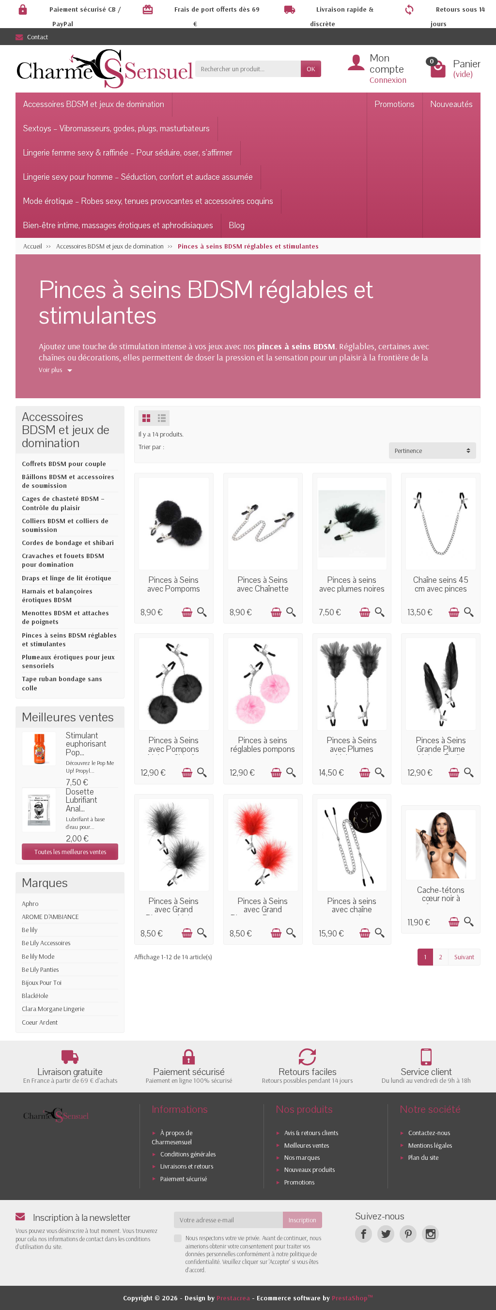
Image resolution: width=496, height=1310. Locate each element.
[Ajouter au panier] (187, 612)
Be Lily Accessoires (46, 942)
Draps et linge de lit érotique (66, 578)
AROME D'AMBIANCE (50, 916)
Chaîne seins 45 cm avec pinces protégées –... (440, 589)
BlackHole (35, 995)
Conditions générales (188, 1154)
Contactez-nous (429, 1132)
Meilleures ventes (306, 1145)
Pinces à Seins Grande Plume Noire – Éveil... (441, 749)
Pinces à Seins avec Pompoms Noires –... (173, 589)
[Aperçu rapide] (202, 612)
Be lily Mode (38, 956)
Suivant (464, 956)
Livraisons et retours (186, 1166)
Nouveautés (452, 104)
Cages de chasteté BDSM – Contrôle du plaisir (63, 503)
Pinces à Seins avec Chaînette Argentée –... (263, 589)
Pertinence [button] (408, 450)
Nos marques (302, 1157)
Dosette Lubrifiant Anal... (81, 800)
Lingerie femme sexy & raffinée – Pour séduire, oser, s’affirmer (127, 152)
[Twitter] (385, 1233)
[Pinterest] (408, 1233)
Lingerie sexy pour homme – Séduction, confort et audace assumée (138, 177)
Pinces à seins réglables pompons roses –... (263, 749)
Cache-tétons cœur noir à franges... (441, 899)
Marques (45, 882)
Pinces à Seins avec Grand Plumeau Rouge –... (263, 910)
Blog (237, 225)
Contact (37, 36)
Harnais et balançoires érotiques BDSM (57, 595)
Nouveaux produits (309, 1169)
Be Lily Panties (40, 969)
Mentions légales (430, 1145)
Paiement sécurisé (183, 1178)
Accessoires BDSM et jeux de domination (93, 104)
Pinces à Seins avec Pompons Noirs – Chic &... (174, 749)
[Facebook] (363, 1233)
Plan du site (423, 1157)
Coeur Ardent (40, 1022)
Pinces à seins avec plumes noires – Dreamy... (352, 589)
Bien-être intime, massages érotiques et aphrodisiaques (118, 225)
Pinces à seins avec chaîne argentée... (351, 910)
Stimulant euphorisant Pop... (86, 744)
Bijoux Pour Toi (42, 982)
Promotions (395, 104)
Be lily (29, 929)
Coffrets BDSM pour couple (64, 463)
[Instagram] (430, 1233)
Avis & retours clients (311, 1132)
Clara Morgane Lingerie (53, 1008)
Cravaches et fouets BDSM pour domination (63, 560)
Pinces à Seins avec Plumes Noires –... (352, 749)
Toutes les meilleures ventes (70, 851)
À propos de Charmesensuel (172, 1137)
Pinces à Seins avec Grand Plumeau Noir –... (174, 910)
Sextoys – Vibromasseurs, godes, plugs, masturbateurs (116, 128)
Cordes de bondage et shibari (68, 542)
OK (311, 68)
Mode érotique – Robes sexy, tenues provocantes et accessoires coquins (148, 201)
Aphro (30, 903)
